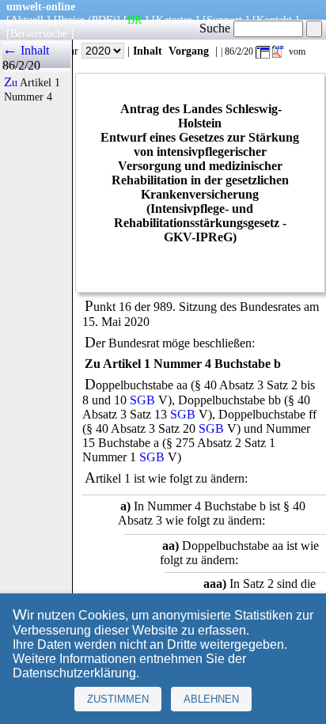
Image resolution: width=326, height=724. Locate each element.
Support (224, 19)
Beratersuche (38, 33)
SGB (142, 400)
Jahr (71, 50)
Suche (216, 28)
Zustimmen (118, 699)
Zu (10, 82)
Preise (71, 19)
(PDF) (102, 19)
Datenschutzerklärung (74, 673)
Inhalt (147, 50)
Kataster (174, 19)
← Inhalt (25, 50)
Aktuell (27, 19)
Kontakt (274, 19)
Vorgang (188, 50)
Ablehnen (211, 699)
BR (134, 19)
